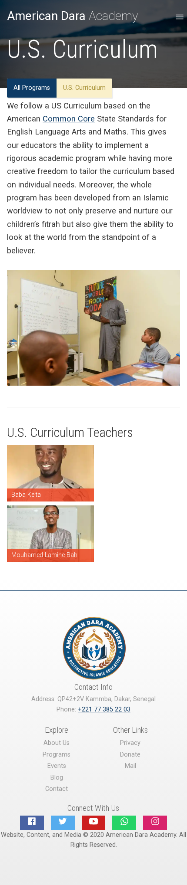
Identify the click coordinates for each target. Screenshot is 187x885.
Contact (56, 789)
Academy (72, 16)
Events (56, 766)
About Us (56, 743)
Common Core (69, 118)
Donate (130, 754)
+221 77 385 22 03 (104, 709)
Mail (130, 766)
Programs (56, 754)
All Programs (31, 88)
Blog (56, 777)
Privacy (130, 743)
